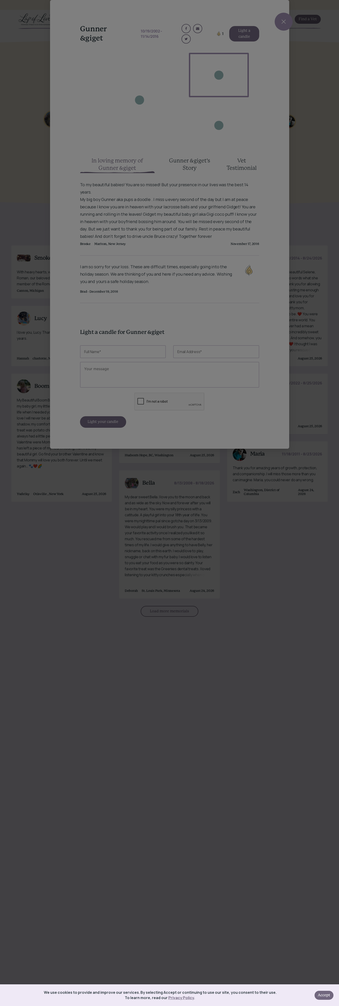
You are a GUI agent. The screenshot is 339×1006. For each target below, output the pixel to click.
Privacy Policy (181, 997)
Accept (324, 995)
